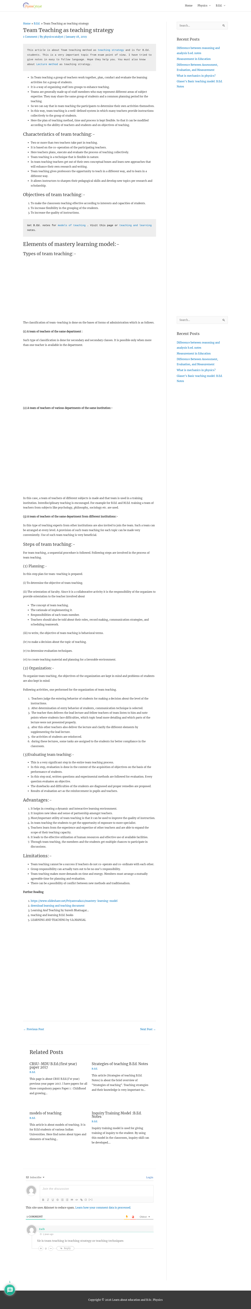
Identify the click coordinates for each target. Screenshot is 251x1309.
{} (86, 1199)
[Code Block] (76, 1200)
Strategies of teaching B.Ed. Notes (120, 1064)
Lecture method (47, 64)
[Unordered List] (67, 1200)
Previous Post (33, 1029)
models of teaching (72, 225)
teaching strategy (111, 50)
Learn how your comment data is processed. (103, 1207)
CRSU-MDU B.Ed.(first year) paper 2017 (53, 1065)
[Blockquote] (71, 1200)
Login (149, 1177)
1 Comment (30, 36)
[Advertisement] (89, 284)
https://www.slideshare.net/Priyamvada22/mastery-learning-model (74, 901)
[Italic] (48, 1200)
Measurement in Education (194, 59)
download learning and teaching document (58, 905)
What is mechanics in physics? (196, 75)
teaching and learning (135, 225)
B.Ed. (219, 5)
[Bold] (43, 1200)
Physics (202, 5)
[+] (91, 1199)
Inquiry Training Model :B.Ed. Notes (117, 1115)
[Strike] (57, 1200)
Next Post (148, 1029)
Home (188, 5)
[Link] (81, 1200)
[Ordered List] (62, 1200)
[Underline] (52, 1200)
